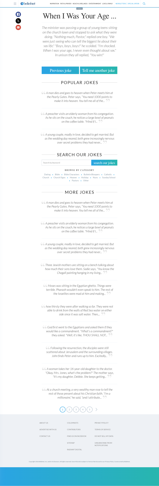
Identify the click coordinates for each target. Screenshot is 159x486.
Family (107, 4)
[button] (144, 3)
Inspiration (54, 4)
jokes (79, 8)
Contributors (74, 429)
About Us (43, 423)
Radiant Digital (74, 449)
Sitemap (70, 443)
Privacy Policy (101, 423)
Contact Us (44, 436)
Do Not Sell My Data (104, 436)
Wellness (80, 4)
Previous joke (60, 70)
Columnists (72, 423)
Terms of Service (103, 429)
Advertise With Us (47, 429)
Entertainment (95, 4)
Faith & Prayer (65, 4)
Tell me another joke (98, 70)
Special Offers (133, 4)
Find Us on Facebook (76, 436)
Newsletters (121, 4)
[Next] (96, 409)
